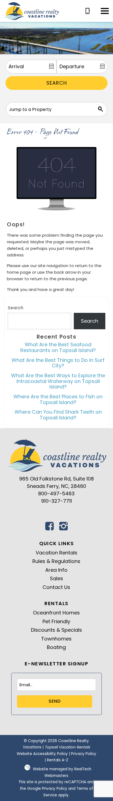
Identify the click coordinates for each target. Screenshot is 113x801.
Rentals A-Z (57, 760)
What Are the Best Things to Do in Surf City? (58, 363)
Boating (56, 647)
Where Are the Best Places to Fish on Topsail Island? (58, 399)
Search (56, 82)
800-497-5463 (56, 493)
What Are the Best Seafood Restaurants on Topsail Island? (58, 347)
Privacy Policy (83, 753)
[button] (105, 11)
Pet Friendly (56, 621)
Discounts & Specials (56, 630)
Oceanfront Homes (56, 612)
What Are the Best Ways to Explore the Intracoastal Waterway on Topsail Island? (58, 381)
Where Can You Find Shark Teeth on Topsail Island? (58, 414)
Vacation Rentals (56, 552)
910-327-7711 (56, 500)
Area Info (56, 570)
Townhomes (56, 638)
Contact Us (56, 587)
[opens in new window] (49, 527)
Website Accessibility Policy (42, 753)
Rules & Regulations (56, 561)
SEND (55, 701)
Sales (56, 578)
